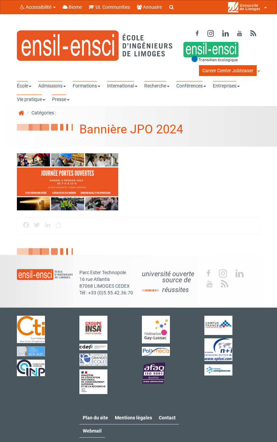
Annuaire (152, 7)
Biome (75, 7)
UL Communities (112, 7)
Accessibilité (38, 7)
